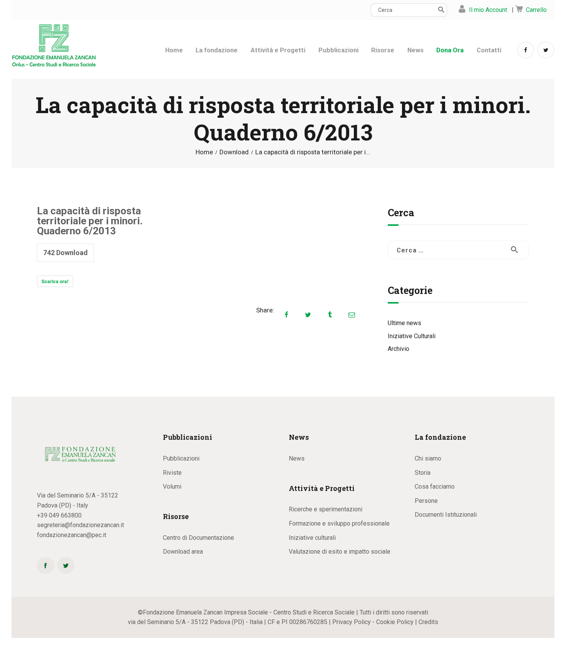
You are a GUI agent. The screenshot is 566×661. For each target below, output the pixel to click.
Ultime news (404, 323)
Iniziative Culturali (411, 336)
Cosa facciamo (435, 486)
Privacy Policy (351, 622)
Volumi (172, 486)
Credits (428, 622)
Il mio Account (488, 9)
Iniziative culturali (312, 537)
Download (234, 152)
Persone (426, 500)
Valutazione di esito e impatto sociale (339, 551)
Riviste (172, 472)
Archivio (398, 348)
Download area (183, 551)
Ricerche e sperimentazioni (325, 509)
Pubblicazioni (181, 458)
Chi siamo (428, 458)
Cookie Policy (395, 622)
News (297, 458)
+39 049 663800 (59, 515)
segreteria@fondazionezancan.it (80, 525)
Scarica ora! (55, 281)
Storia (422, 472)
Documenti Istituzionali (446, 514)
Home (204, 152)
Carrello (536, 9)
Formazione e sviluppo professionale (339, 523)
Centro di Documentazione (198, 537)
